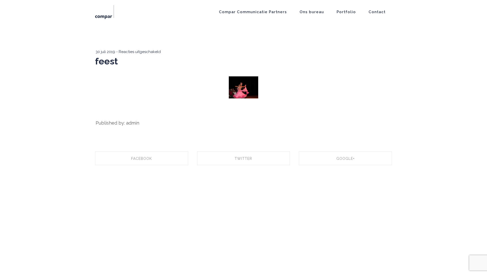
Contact (377, 12)
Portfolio (346, 12)
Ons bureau (312, 12)
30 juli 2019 (105, 51)
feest (106, 61)
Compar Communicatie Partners (253, 12)
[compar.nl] (104, 11)
